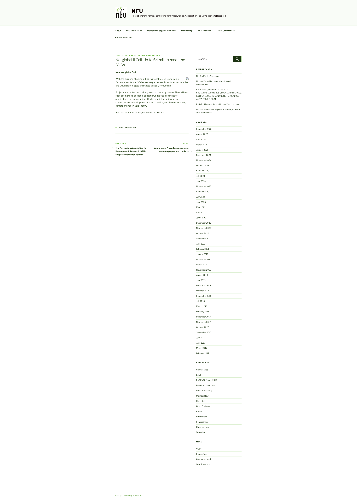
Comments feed (203, 459)
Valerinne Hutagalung (147, 56)
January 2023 (202, 217)
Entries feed (201, 454)
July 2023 (200, 197)
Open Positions (203, 406)
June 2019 (201, 280)
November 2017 (203, 322)
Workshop (200, 432)
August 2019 (202, 275)
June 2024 (201, 181)
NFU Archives (204, 30)
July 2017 (200, 337)
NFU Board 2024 (134, 30)
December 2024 (203, 155)
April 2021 (200, 244)
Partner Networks (123, 37)
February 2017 (202, 353)
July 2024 (200, 176)
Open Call (200, 401)
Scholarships (202, 422)
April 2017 (200, 343)
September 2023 (204, 191)
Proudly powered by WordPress (129, 495)
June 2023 (201, 202)
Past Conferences (226, 30)
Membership (186, 30)
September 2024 (204, 170)
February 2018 (202, 311)
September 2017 (203, 332)
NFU (137, 11)
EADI (198, 375)
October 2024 (202, 165)
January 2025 (202, 150)
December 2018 (203, 285)
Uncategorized (128, 128)
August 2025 (202, 134)
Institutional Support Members (161, 30)
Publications (201, 416)
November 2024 (203, 160)
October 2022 (202, 233)
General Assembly (204, 390)
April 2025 (201, 139)
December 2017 (203, 317)
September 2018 (203, 296)
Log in (199, 448)
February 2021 (202, 249)
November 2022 (203, 228)
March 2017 (201, 348)
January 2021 (202, 254)
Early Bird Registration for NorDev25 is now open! (218, 104)
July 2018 (200, 301)
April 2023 (201, 212)
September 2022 (203, 238)
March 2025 (201, 144)
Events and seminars (205, 385)
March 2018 (201, 306)
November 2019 (203, 270)
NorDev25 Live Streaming (207, 76)
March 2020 (202, 264)
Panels (199, 411)
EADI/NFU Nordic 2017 (206, 380)
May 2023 (200, 207)
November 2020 (203, 259)
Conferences (202, 370)
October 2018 (202, 290)
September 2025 (204, 129)
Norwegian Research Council (149, 112)
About (118, 30)
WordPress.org (203, 464)
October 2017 (202, 327)
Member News (202, 396)
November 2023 (203, 186)
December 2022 (203, 223)
